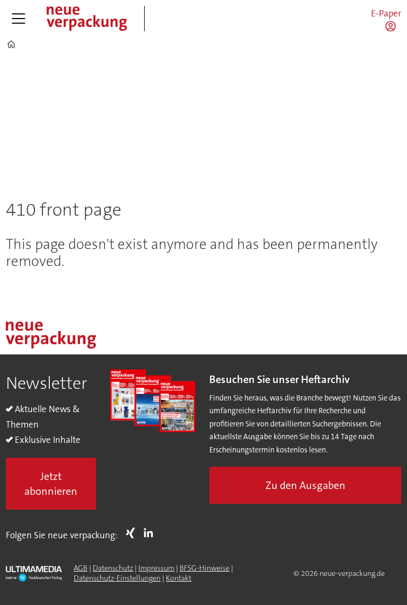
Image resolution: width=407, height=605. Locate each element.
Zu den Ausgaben (306, 485)
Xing (133, 533)
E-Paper (386, 13)
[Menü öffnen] (18, 18)
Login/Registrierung (393, 26)
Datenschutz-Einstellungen (117, 578)
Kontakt (178, 578)
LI (151, 533)
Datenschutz (113, 568)
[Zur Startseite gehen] (86, 18)
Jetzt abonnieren (50, 483)
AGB (80, 568)
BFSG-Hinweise (204, 568)
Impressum (156, 568)
